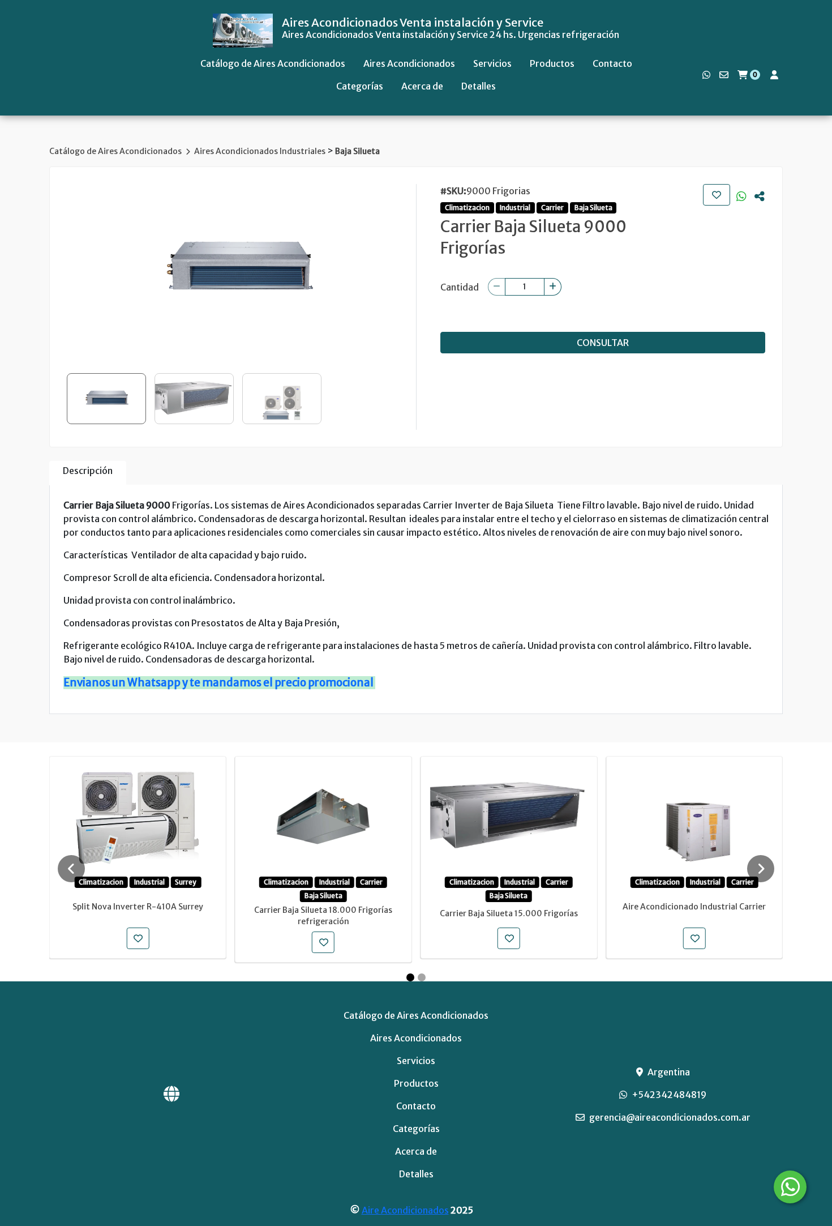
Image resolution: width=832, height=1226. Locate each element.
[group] (238, 269)
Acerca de (422, 86)
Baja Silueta (357, 151)
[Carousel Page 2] (422, 977)
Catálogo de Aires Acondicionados (272, 63)
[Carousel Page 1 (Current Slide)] (410, 977)
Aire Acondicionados (405, 1210)
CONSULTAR (603, 342)
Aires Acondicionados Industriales (260, 151)
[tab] (87, 473)
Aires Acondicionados (409, 63)
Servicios (492, 63)
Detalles (478, 86)
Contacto (612, 63)
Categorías (359, 86)
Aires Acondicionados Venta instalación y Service (412, 22)
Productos (552, 63)
